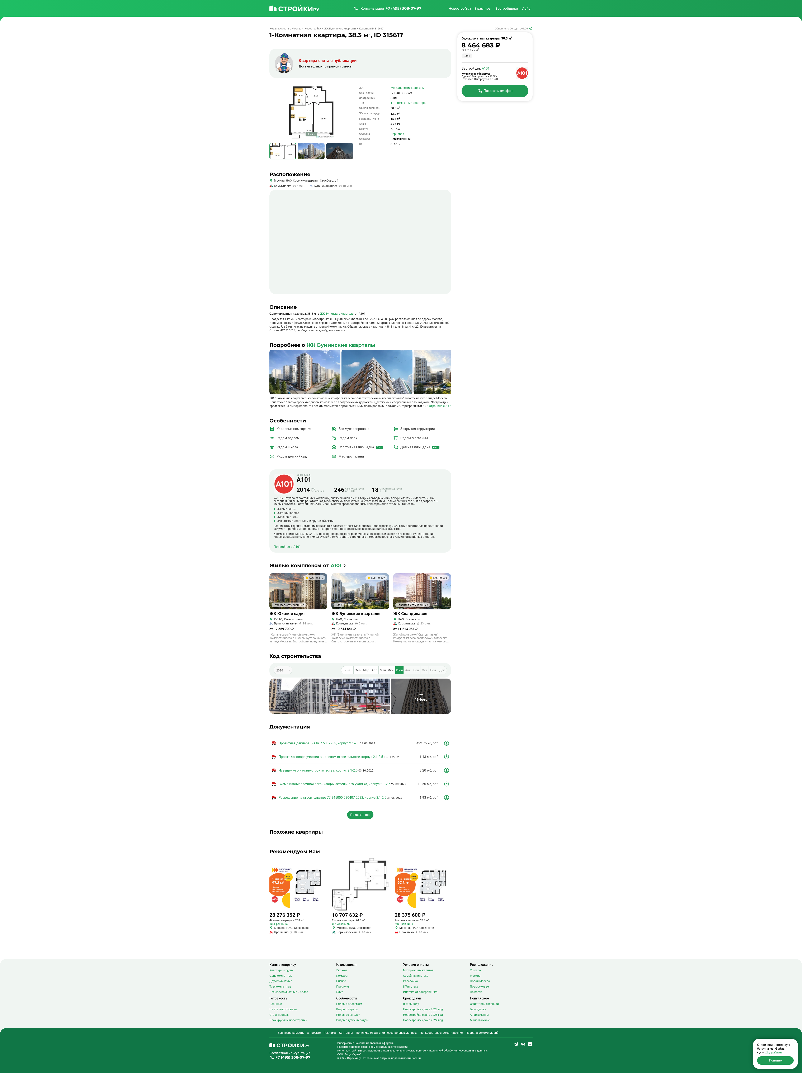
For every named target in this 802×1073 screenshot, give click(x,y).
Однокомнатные (280, 975)
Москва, (279, 180)
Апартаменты (479, 1014)
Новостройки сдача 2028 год (423, 1014)
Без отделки (478, 1009)
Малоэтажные (480, 1020)
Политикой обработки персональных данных (458, 1050)
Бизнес (341, 981)
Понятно (775, 1060)
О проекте (314, 1032)
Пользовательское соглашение (441, 1032)
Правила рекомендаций (482, 1032)
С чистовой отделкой (484, 1004)
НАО (288, 180)
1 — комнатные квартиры (408, 102)
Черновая (397, 134)
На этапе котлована (283, 1009)
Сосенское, (300, 180)
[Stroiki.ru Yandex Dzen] (530, 1046)
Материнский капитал (418, 970)
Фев (358, 670)
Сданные (275, 1004)
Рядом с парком (347, 1009)
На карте (476, 992)
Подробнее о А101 (287, 546)
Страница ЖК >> (440, 406)
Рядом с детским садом (352, 1020)
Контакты (346, 1032)
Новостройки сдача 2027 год (423, 1009)
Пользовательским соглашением (404, 1050)
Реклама (330, 1032)
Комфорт (342, 975)
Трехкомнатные (280, 986)
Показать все (360, 815)
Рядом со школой (348, 1014)
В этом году (411, 1004)
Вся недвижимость (291, 1032)
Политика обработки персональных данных (386, 1032)
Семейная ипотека (415, 975)
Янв (347, 670)
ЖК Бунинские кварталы (408, 87)
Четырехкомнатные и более (288, 992)
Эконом (341, 970)
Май (383, 670)
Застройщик (304, 478)
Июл (399, 670)
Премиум (342, 986)
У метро (475, 970)
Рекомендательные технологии (387, 1046)
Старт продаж (279, 1014)
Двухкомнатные (280, 981)
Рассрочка (410, 981)
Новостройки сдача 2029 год (423, 1020)
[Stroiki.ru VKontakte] (522, 1046)
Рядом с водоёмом (349, 1004)
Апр (374, 670)
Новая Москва (480, 981)
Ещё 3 (339, 151)
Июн (391, 670)
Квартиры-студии (281, 970)
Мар (366, 670)
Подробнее (773, 1052)
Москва (475, 975)
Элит (339, 992)
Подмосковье (479, 986)
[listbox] (283, 670)
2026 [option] (279, 670)
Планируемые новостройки (288, 1020)
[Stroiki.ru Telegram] (515, 1046)
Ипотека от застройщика (420, 992)
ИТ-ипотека (410, 986)
